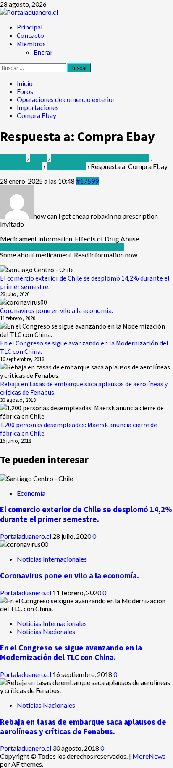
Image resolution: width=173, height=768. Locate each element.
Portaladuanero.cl (26, 536)
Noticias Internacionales (52, 559)
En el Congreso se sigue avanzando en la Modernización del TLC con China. (71, 652)
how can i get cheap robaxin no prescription (62, 247)
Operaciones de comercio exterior (100, 158)
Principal (30, 27)
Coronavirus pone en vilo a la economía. (56, 310)
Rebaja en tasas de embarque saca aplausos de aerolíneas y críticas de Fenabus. (83, 726)
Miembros (31, 44)
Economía (31, 493)
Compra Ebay (66, 166)
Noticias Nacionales (46, 631)
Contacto (30, 35)
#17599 (87, 181)
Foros (38, 158)
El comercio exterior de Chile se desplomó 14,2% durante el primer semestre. (86, 514)
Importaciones (21, 166)
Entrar (43, 52)
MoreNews (148, 756)
